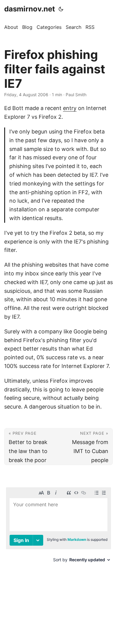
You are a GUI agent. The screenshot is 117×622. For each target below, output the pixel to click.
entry (69, 108)
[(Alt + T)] (60, 9)
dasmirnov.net (29, 9)
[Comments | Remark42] (58, 531)
